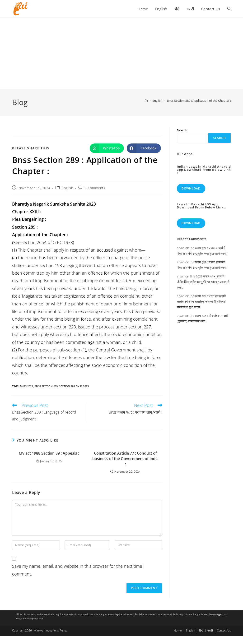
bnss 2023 (26, 386)
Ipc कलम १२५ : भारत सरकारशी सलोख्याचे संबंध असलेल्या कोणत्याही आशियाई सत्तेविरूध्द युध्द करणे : (201, 301)
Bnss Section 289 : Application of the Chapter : (199, 100)
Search (182, 130)
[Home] (146, 100)
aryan (181, 248)
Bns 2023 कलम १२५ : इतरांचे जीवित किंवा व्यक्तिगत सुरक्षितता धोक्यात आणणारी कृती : (203, 282)
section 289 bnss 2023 (74, 386)
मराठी (210, 630)
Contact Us (224, 630)
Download (191, 188)
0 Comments (95, 188)
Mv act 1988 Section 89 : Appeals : (49, 453)
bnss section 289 (46, 386)
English (67, 188)
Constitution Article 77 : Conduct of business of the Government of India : (125, 458)
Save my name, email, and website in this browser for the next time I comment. (78, 569)
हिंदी (201, 630)
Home (178, 630)
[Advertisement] (121, 53)
